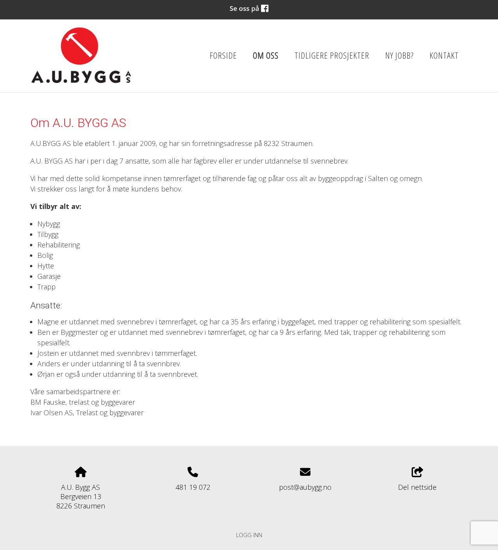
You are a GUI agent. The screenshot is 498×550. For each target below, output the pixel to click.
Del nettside (417, 487)
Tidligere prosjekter (332, 55)
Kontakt (444, 55)
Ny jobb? (399, 55)
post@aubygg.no (305, 487)
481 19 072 (192, 487)
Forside (223, 55)
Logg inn (249, 535)
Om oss (266, 55)
